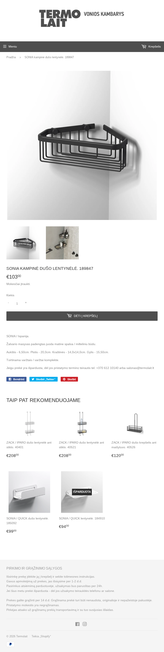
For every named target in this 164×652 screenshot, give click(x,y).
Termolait (22, 636)
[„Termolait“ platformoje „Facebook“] (77, 624)
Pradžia (11, 57)
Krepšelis (154, 46)
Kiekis (10, 295)
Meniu (13, 46)
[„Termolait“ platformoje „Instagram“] (85, 624)
